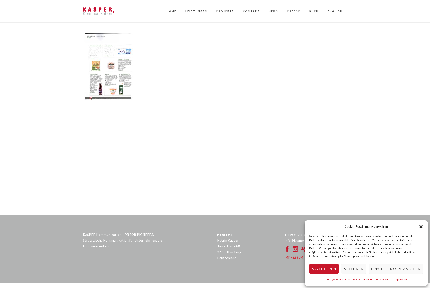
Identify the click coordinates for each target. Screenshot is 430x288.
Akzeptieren (324, 269)
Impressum (400, 279)
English (335, 11)
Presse (293, 11)
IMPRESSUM (293, 257)
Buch (314, 11)
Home (171, 11)
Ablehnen (354, 269)
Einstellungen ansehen (396, 269)
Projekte (225, 11)
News (273, 11)
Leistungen (196, 11)
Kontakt (251, 11)
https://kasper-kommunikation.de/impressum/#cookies (357, 279)
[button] (421, 226)
